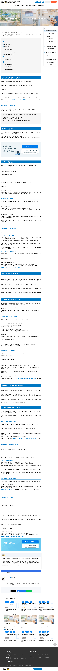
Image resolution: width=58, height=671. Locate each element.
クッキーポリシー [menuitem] (31, 665)
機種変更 (22, 654)
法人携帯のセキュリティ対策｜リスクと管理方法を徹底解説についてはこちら (13, 536)
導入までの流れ (23, 662)
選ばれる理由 (39, 657)
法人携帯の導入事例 (23, 658)
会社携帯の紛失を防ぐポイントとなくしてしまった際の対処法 (26, 378)
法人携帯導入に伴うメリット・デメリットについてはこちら (10, 267)
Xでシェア (14, 591)
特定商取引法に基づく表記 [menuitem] (16, 665)
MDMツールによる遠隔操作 (21, 99)
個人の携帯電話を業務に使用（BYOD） (7, 489)
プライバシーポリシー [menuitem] (24, 665)
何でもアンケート (9, 659)
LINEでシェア (29, 591)
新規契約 (8, 654)
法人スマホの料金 (33, 654)
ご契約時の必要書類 (16, 662)
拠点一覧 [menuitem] (14, 2)
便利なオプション (47, 657)
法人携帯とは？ (9, 658)
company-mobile (4, 14)
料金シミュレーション (48, 654)
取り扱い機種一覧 (9, 655)
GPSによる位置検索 (12, 99)
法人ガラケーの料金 (40, 654)
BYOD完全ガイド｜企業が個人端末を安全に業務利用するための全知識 (18, 141)
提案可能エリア (16, 658)
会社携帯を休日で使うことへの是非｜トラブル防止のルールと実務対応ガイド (24, 438)
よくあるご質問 (33, 657)
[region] (50, 46)
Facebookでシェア (22, 591)
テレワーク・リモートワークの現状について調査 (17, 121)
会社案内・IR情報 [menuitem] (9, 2)
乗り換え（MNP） (16, 654)
